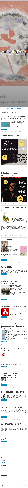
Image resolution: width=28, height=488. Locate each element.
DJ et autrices (6, 240)
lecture (6, 168)
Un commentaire (10, 402)
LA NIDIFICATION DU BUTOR (12, 424)
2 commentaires (11, 131)
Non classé (7, 344)
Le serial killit (6, 267)
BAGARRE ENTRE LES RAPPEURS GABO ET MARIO (12, 374)
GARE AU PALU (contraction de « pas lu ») (13, 350)
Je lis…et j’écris (13, 108)
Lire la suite (3, 129)
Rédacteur (3, 131)
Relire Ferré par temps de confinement (9, 174)
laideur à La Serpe (3, 476)
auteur (6, 203)
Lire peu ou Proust (14, 54)
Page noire (4, 119)
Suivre (3, 462)
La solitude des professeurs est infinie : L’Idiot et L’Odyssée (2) (10, 472)
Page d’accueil (8, 108)
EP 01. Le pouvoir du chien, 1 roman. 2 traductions (7, 477)
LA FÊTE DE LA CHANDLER (11, 407)
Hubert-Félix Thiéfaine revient (13, 116)
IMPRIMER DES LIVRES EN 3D (12, 392)
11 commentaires (10, 387)
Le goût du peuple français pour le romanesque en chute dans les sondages (13, 326)
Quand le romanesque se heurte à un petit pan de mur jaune (13, 282)
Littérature (7, 131)
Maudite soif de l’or (4, 469)
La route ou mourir (4, 468)
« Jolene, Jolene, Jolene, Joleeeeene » (6, 466)
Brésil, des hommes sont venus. (9, 233)
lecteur (8, 262)
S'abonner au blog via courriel (5, 457)
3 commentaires (11, 419)
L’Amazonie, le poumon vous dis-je (13, 209)
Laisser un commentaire (11, 168)
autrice (6, 262)
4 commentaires (17, 262)
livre (9, 319)
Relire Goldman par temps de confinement (11, 137)
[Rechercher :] (4, 448)
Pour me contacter (19, 108)
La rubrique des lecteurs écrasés (13, 306)
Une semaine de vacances (5, 471)
